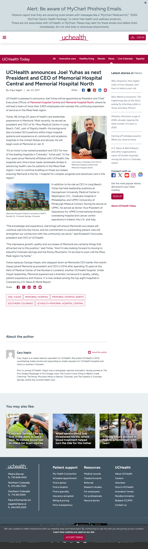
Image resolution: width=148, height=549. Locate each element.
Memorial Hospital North (80, 102)
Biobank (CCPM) (123, 500)
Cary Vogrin (16, 90)
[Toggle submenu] (4, 37)
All (54, 58)
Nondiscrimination (124, 496)
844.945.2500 (18, 507)
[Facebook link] (113, 175)
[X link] (120, 175)
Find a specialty (61, 491)
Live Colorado (125, 58)
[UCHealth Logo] (17, 466)
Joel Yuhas (14, 297)
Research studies (93, 487)
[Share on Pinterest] (94, 90)
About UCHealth (123, 473)
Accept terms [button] (74, 537)
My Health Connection (64, 473)
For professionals (93, 496)
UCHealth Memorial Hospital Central (60, 303)
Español (140, 58)
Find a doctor (59, 482)
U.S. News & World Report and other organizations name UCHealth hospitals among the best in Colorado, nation (126, 155)
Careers (119, 478)
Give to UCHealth (124, 487)
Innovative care (67, 58)
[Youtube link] (127, 175)
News (111, 58)
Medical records (92, 473)
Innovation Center (124, 491)
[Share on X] (88, 90)
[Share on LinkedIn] (99, 90)
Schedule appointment (65, 478)
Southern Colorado (20, 303)
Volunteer (120, 482)
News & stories (91, 500)
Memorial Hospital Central (45, 102)
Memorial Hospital (36, 297)
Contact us (120, 505)
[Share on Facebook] (83, 90)
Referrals (88, 482)
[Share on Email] (105, 90)
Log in (140, 37)
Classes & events (92, 478)
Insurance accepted (63, 496)
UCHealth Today (16, 59)
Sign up (117, 196)
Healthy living (86, 58)
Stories (101, 58)
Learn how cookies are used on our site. (74, 532)
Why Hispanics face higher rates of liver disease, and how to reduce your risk (125, 85)
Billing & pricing (61, 500)
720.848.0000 (19, 477)
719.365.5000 (18, 494)
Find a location (60, 487)
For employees (92, 491)
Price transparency (63, 505)
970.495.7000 (18, 486)
